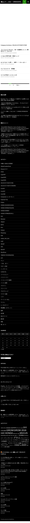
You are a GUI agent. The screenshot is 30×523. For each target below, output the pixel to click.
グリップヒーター (8, 438)
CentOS (3, 188)
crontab (21, 427)
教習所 (24, 445)
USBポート (16, 435)
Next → (18, 85)
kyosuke (10, 153)
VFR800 (21, 435)
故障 (2, 310)
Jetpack (3, 221)
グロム (17, 437)
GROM (9, 430)
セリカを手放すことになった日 (9, 75)
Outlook (3, 230)
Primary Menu (28, 2)
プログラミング (4, 291)
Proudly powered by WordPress (7, 519)
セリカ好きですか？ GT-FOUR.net (9, 400)
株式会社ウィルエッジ (6, 376)
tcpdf (2, 241)
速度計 (8, 446)
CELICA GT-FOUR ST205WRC (8, 185)
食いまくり (3, 324)
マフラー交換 (4, 294)
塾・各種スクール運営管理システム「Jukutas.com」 (13, 370)
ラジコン (3, 302)
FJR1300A (3, 430)
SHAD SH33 (8, 435)
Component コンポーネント (7, 196)
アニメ (2, 260)
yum (2, 257)
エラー (2, 438)
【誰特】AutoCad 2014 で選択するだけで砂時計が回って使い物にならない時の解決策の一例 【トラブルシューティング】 (15, 135)
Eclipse (2, 202)
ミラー (2, 296)
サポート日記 (4, 266)
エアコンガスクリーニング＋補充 (9, 477)
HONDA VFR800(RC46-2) (7, 213)
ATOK (2, 171)
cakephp (8, 427)
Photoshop (3, 233)
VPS (2, 246)
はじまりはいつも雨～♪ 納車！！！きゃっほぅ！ (14, 62)
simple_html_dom (5, 238)
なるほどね (3, 271)
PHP (2, 235)
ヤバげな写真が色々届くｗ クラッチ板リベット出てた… (15, 457)
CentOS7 (3, 191)
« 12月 (2, 349)
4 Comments (11, 76)
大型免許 (17, 445)
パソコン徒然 (4, 282)
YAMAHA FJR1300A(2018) (7, 255)
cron (19, 427)
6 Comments (11, 57)
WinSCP (3, 249)
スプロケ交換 (23, 440)
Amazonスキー (4, 169)
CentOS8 (3, 194)
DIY (25, 427)
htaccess (15, 433)
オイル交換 (3, 488)
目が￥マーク (4, 316)
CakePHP (3, 174)
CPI (17, 427)
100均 (2, 427)
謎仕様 (2, 319)
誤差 (5, 446)
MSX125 (24, 433)
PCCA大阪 (3, 367)
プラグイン (3, 285)
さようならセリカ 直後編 (8, 68)
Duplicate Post (4, 199)
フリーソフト (4, 288)
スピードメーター (9, 440)
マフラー (10, 443)
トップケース (4, 269)
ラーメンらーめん (5, 299)
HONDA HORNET (5, 210)
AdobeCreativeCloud (6, 166)
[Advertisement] (15, 19)
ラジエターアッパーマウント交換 (9, 499)
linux (2, 227)
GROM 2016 (20, 430)
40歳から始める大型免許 (7, 163)
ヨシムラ (24, 443)
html (2, 216)
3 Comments (11, 64)
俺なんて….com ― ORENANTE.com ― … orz (12, 2)
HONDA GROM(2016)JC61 (7, 208)
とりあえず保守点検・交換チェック (10, 56)
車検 (2, 321)
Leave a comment (13, 52)
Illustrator (3, 219)
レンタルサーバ (4, 305)
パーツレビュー (4, 274)
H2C (3, 433)
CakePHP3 (3, 177)
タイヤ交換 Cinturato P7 (7, 482)
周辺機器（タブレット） (7, 307)
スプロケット (16, 440)
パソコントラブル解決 (6, 280)
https (18, 433)
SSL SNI (12, 435)
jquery (2, 224)
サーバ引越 (3, 510)
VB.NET (3, 244)
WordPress (3, 252)
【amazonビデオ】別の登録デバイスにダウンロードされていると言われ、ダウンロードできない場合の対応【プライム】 (15, 141)
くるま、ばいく (4, 263)
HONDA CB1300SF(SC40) (7, 205)
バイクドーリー (4, 277)
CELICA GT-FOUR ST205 (7, 183)
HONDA (9, 433)
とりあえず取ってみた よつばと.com (10, 404)
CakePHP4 (3, 180)
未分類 (2, 313)
